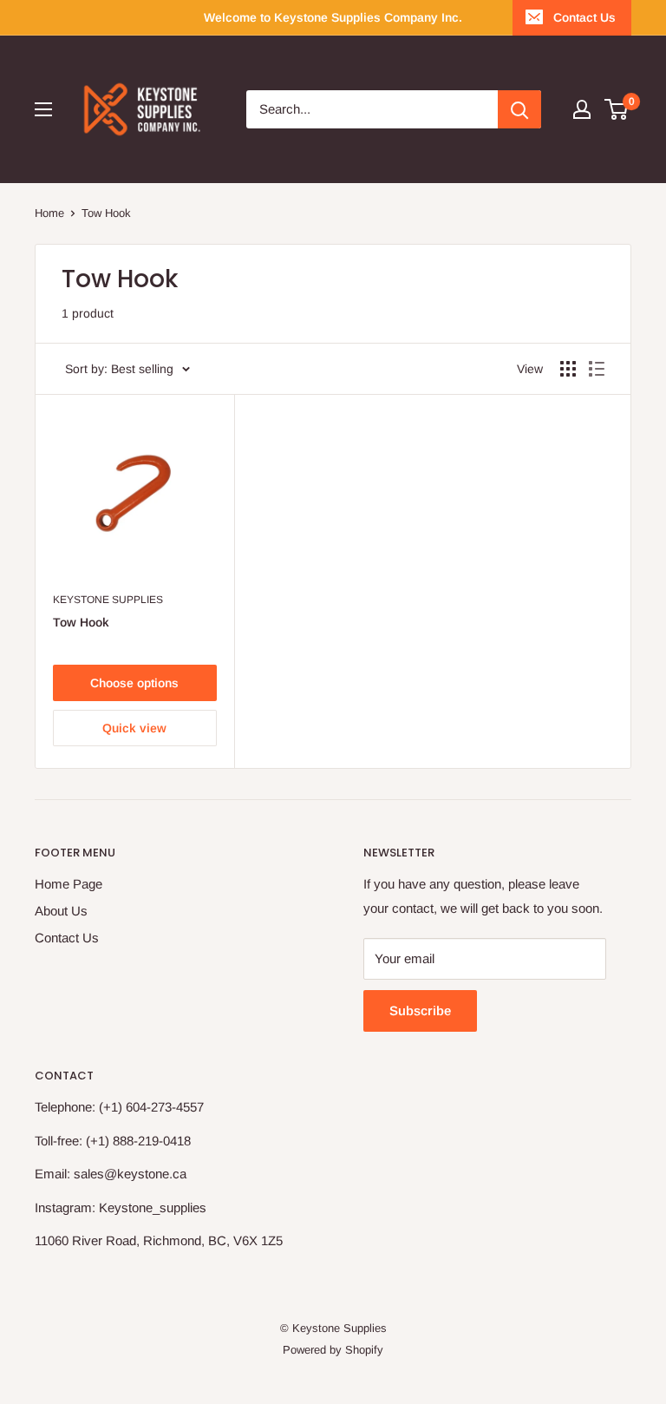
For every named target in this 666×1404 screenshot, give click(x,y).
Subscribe (420, 1010)
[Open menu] (43, 109)
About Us (61, 910)
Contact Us (584, 17)
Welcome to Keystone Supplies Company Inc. (333, 17)
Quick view (134, 728)
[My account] (582, 109)
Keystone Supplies (108, 600)
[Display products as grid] (568, 369)
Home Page (68, 883)
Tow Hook (81, 622)
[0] (617, 109)
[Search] (519, 109)
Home (49, 213)
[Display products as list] (596, 369)
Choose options (134, 683)
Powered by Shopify (333, 1349)
